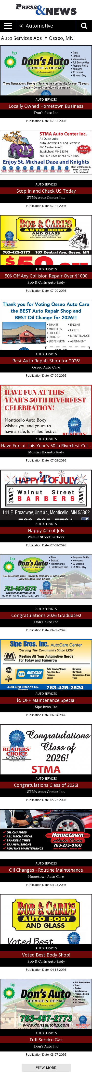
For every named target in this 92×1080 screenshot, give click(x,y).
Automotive (39, 25)
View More (46, 1067)
